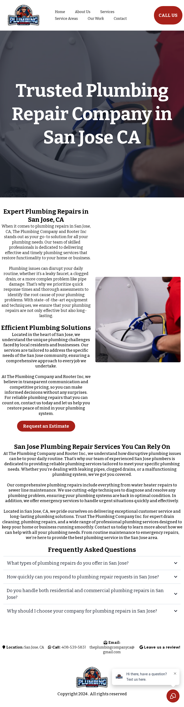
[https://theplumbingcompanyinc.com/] (23, 15)
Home (60, 12)
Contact (120, 18)
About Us (82, 12)
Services (107, 12)
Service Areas (66, 18)
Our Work (96, 18)
